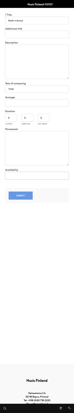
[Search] (4, 408)
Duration (10, 111)
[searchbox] (8, 175)
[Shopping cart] (61, 408)
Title (8, 14)
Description (11, 42)
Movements (11, 129)
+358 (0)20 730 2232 (39, 400)
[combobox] (37, 176)
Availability (11, 169)
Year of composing (15, 83)
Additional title (13, 28)
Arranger (10, 97)
